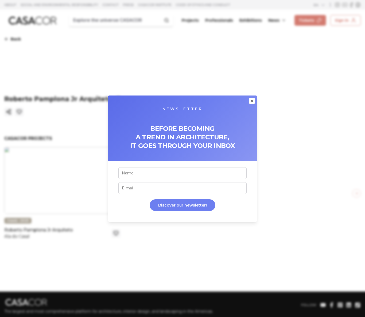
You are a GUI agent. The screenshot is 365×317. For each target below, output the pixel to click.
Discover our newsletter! (182, 205)
